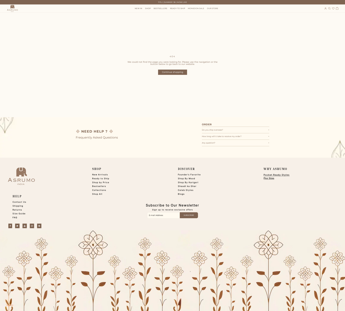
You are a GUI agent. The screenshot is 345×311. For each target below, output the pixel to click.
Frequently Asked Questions (97, 137)
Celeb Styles (186, 190)
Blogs (181, 194)
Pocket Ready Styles (277, 174)
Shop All (97, 194)
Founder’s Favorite (189, 174)
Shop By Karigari (188, 182)
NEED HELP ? (94, 131)
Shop (148, 8)
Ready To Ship (177, 8)
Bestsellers (160, 8)
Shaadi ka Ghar (187, 186)
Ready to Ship (100, 178)
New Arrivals (100, 174)
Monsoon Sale (196, 8)
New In (138, 8)
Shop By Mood (186, 178)
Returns (17, 210)
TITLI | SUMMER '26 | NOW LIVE (172, 2)
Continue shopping (172, 72)
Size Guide (19, 213)
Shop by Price (100, 182)
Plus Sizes (269, 178)
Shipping (18, 206)
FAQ (15, 217)
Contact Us (19, 202)
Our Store (212, 8)
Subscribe (189, 215)
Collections (99, 190)
